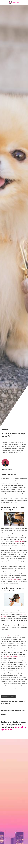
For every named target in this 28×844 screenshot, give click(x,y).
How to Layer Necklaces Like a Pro (13, 710)
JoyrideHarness (19, 541)
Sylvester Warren (6, 469)
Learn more (4, 734)
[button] (9, 474)
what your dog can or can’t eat (12, 656)
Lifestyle (4, 429)
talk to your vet (15, 579)
